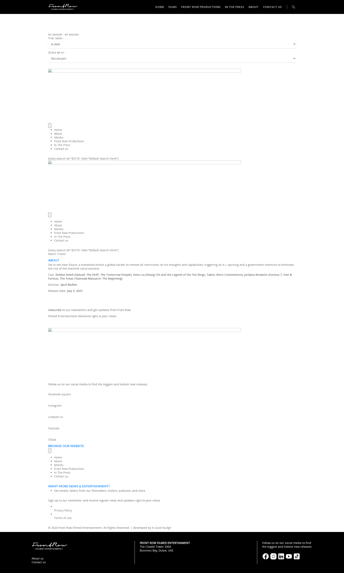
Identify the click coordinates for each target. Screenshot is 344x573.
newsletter (75, 500)
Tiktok (52, 440)
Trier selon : (56, 38)
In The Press (62, 145)
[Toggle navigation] (49, 125)
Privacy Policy (63, 510)
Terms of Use (63, 518)
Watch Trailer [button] (57, 254)
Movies (59, 137)
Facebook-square (59, 394)
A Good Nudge (161, 528)
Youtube (53, 428)
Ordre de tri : (57, 52)
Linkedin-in (55, 417)
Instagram (55, 405)
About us (38, 558)
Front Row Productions (69, 141)
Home (58, 130)
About (58, 133)
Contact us (61, 149)
